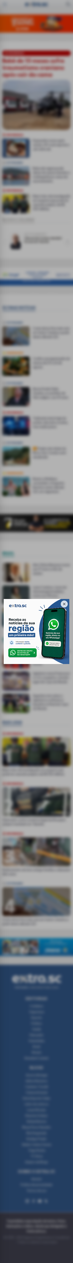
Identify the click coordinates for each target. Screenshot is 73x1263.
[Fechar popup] (64, 604)
